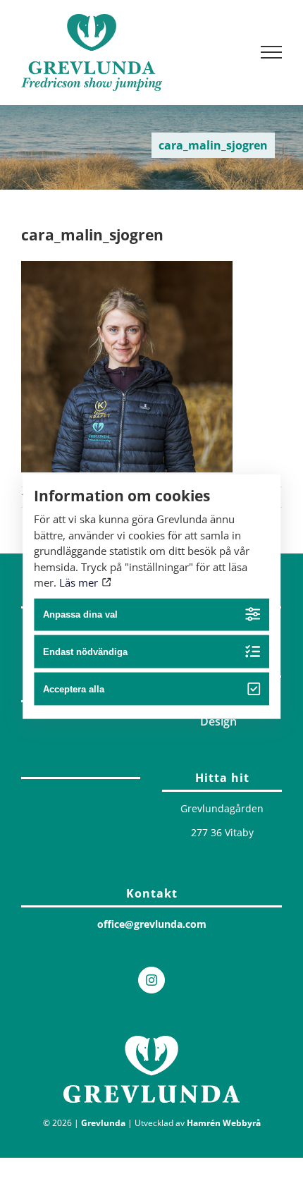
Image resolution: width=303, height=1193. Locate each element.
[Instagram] (151, 980)
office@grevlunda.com (151, 924)
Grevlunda (103, 1123)
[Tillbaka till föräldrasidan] (80, 774)
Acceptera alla (73, 689)
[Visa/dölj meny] (271, 52)
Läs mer (80, 582)
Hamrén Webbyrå (224, 1123)
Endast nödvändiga (85, 652)
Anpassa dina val (80, 614)
